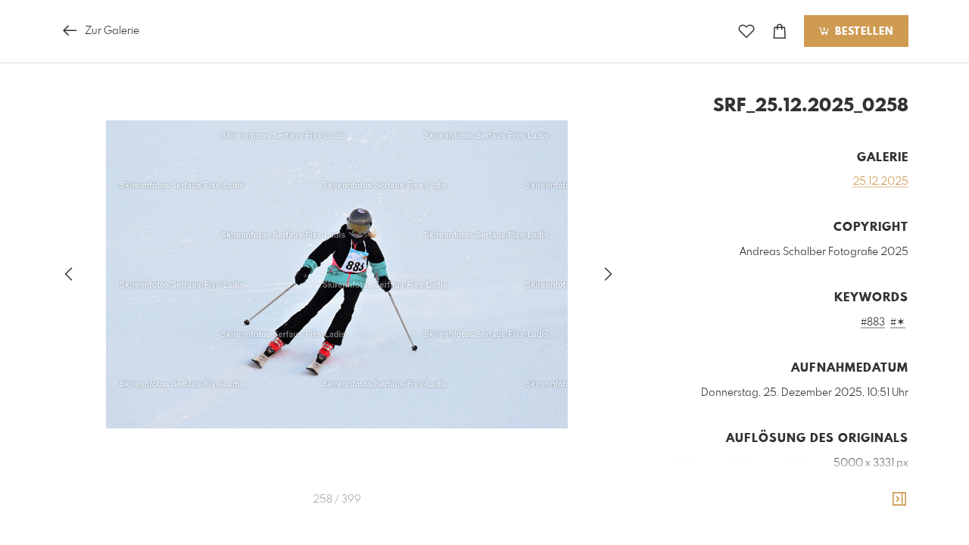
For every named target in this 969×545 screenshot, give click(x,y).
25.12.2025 (880, 181)
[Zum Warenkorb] (780, 31)
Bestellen (862, 31)
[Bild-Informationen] (899, 499)
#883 (873, 322)
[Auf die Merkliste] (746, 31)
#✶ (897, 322)
